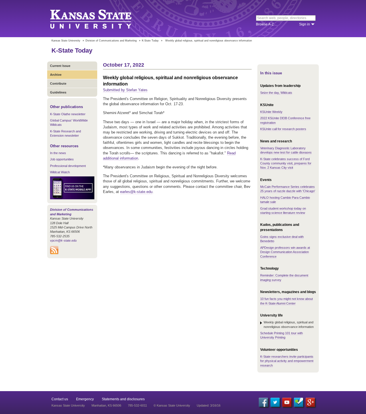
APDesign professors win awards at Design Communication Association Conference (285, 252)
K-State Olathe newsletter (67, 114)
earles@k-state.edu (136, 192)
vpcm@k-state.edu (63, 240)
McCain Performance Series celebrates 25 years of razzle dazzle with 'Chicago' (287, 189)
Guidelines (58, 92)
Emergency (85, 399)
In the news (58, 153)
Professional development (68, 166)
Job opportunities (62, 159)
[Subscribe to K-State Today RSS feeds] (54, 253)
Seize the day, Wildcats (276, 92)
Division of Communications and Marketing (111, 40)
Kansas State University (98, 18)
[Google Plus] (310, 402)
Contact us (59, 399)
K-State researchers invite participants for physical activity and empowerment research (286, 361)
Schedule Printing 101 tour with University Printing (281, 335)
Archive (55, 74)
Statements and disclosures (123, 399)
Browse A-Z (265, 24)
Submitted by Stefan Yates (125, 90)
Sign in (304, 24)
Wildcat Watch (60, 172)
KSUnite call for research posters (283, 129)
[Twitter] (275, 402)
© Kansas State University (172, 405)
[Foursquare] (298, 402)
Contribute (58, 83)
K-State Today (150, 40)
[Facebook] (263, 402)
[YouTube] (286, 402)
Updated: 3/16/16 (208, 405)
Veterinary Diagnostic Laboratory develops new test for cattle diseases (286, 150)
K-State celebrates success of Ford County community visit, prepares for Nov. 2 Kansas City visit (285, 163)
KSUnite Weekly (271, 112)
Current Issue (60, 65)
